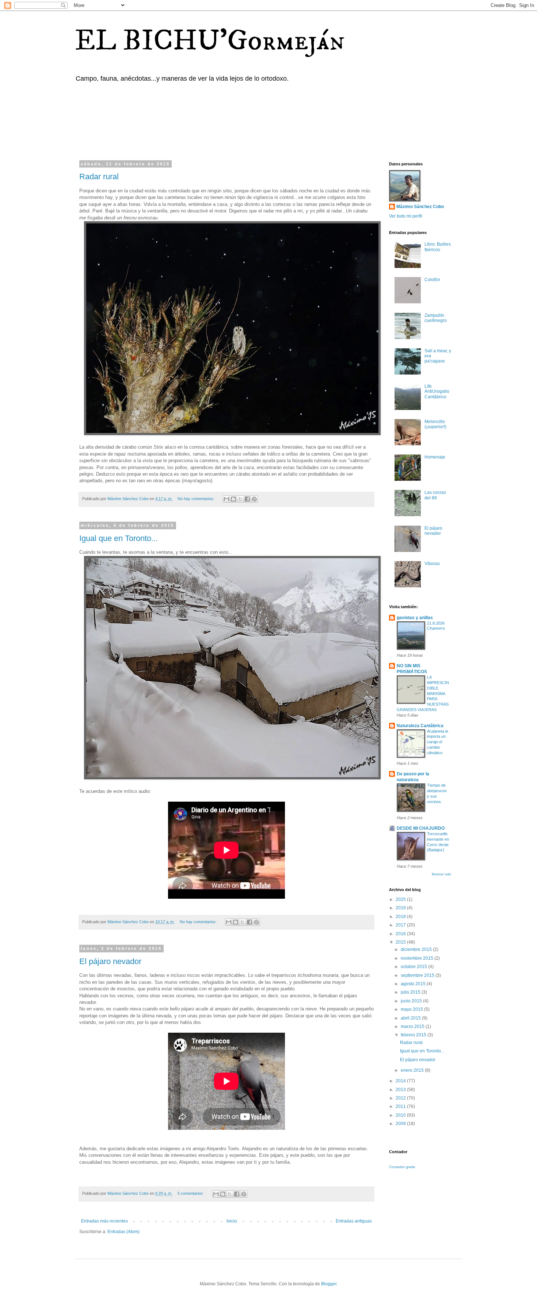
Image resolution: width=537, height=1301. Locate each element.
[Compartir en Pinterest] (254, 499)
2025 (401, 899)
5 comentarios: (191, 1193)
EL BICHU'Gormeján (210, 41)
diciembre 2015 (417, 949)
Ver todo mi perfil (405, 216)
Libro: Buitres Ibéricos (437, 247)
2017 (401, 925)
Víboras (432, 563)
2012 (401, 1098)
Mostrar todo (441, 874)
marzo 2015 (413, 1026)
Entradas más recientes (104, 1221)
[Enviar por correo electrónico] (226, 499)
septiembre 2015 (418, 975)
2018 (401, 916)
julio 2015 (411, 992)
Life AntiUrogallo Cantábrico (436, 391)
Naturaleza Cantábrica (420, 725)
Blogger (328, 1283)
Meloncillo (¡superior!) (435, 424)
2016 (401, 933)
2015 (401, 942)
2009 (401, 1123)
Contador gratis (402, 1167)
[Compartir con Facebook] (247, 499)
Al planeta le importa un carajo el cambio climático (437, 742)
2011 (401, 1106)
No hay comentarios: (197, 498)
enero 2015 (413, 1070)
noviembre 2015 (417, 958)
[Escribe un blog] (233, 499)
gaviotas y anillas (415, 617)
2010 (401, 1115)
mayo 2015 (412, 1009)
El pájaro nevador (110, 961)
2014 (401, 1080)
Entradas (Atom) (123, 1231)
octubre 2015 (414, 966)
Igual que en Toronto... (118, 538)
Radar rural (99, 176)
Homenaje (434, 457)
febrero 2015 (414, 1034)
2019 (401, 907)
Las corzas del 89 (435, 495)
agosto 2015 (414, 983)
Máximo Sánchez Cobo (420, 206)
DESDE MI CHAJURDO (421, 828)
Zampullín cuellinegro (435, 318)
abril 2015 (411, 1018)
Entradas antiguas (354, 1221)
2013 (401, 1089)
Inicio (231, 1221)
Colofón (432, 279)
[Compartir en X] (240, 499)
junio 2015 (412, 1000)
